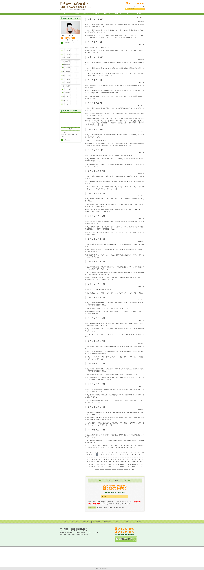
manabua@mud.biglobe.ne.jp (136, 6)
